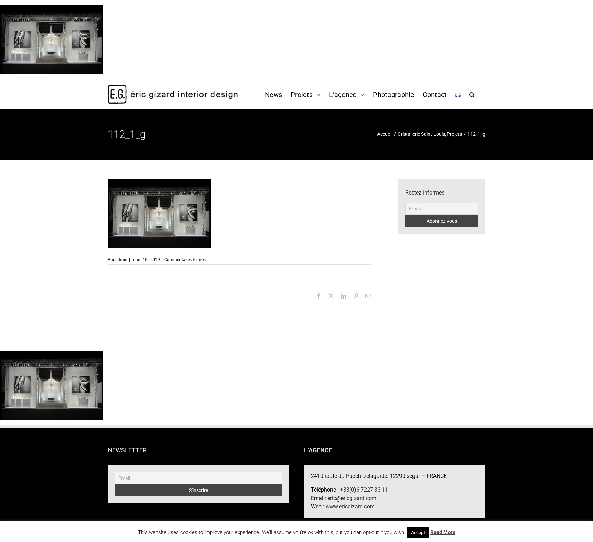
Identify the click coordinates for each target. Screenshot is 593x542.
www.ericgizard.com (350, 506)
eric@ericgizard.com (351, 498)
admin (121, 259)
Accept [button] (418, 532)
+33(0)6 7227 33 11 (364, 489)
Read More (442, 532)
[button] (472, 94)
